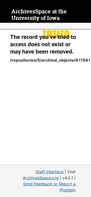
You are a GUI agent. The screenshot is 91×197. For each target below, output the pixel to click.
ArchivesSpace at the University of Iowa (39, 14)
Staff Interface (49, 171)
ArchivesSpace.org (41, 177)
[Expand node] (86, 26)
